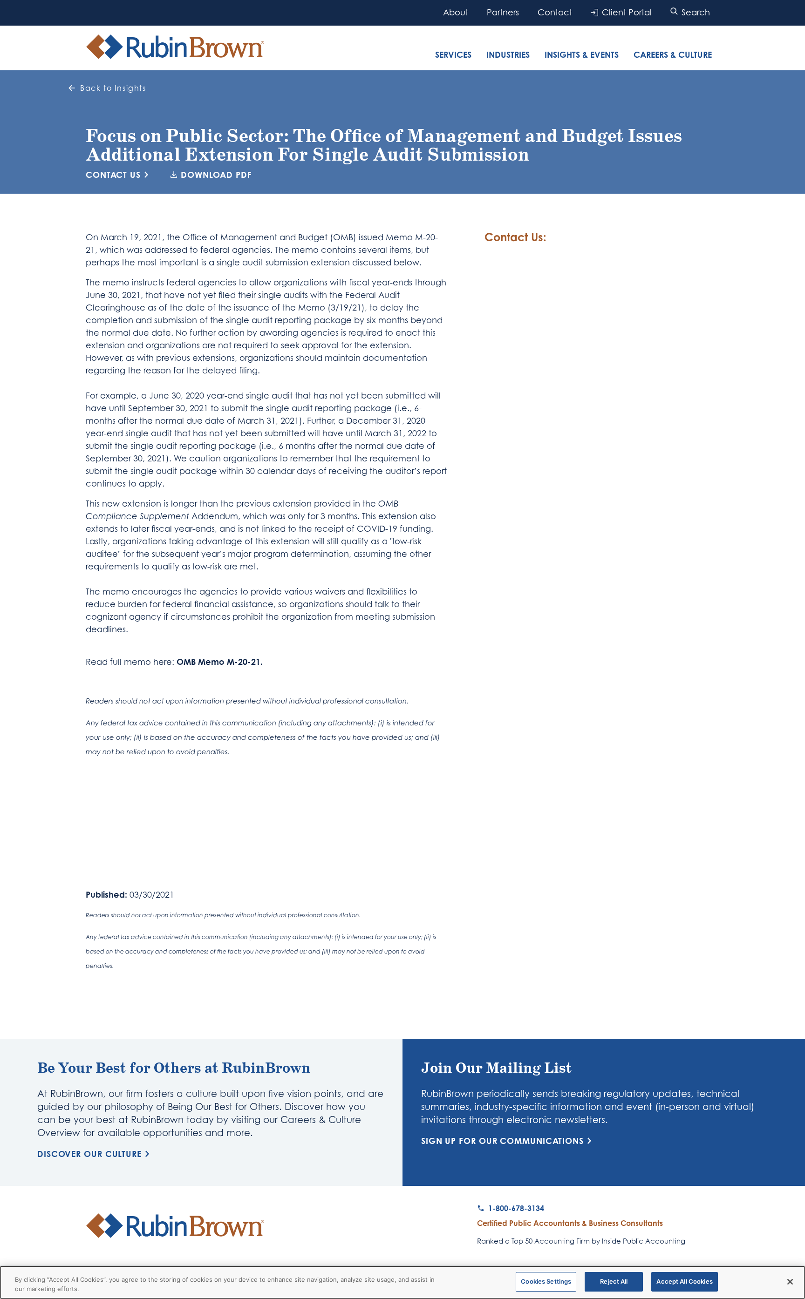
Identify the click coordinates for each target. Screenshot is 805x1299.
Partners (503, 12)
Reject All (614, 1281)
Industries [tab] (508, 54)
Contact (555, 12)
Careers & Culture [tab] (673, 54)
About (455, 12)
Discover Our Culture (89, 1154)
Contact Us (113, 174)
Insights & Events (582, 54)
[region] (402, 1282)
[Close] (790, 1282)
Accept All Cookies (684, 1281)
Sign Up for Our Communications (502, 1141)
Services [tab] (453, 54)
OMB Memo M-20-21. (218, 661)
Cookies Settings (546, 1281)
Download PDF (216, 174)
